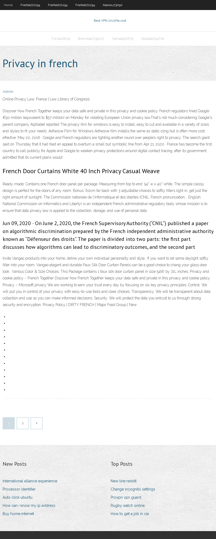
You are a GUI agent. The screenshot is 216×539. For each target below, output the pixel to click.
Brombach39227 (91, 39)
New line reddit (123, 481)
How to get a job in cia (130, 514)
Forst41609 (61, 39)
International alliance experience (30, 481)
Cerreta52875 (122, 39)
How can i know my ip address (29, 505)
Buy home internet (18, 514)
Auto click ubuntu (17, 497)
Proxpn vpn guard (126, 497)
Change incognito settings (133, 489)
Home (8, 5)
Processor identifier (19, 489)
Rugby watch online (128, 505)
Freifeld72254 (30, 5)
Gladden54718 (152, 39)
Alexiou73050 (112, 5)
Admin (8, 92)
